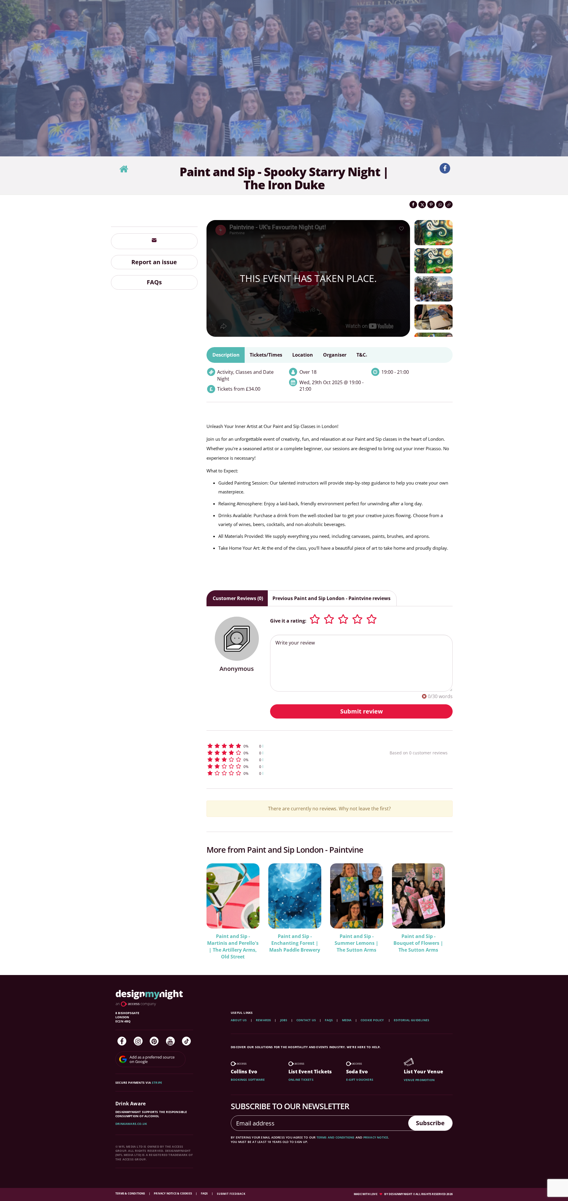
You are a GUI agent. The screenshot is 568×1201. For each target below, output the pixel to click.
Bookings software (248, 1079)
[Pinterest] (154, 1041)
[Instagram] (138, 1041)
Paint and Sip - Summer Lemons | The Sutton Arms (356, 943)
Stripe (157, 1082)
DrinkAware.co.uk (131, 1124)
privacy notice (375, 1137)
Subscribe (430, 1123)
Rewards (263, 1020)
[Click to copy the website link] (449, 204)
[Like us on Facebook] (445, 168)
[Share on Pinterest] (431, 204)
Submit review (361, 711)
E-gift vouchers (359, 1079)
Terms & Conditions (130, 1193)
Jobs (284, 1020)
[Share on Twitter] (422, 204)
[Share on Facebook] (413, 204)
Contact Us (306, 1020)
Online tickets (301, 1079)
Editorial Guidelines (411, 1020)
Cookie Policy (373, 1020)
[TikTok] (186, 1041)
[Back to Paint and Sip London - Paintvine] (123, 169)
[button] (287, 746)
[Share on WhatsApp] (440, 204)
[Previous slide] (219, 907)
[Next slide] (440, 907)
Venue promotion (419, 1080)
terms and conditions (336, 1137)
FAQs (154, 282)
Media (347, 1020)
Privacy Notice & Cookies (173, 1193)
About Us (239, 1020)
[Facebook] (121, 1041)
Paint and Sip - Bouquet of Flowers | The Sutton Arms (418, 943)
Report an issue (154, 262)
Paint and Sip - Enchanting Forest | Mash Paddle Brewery (294, 943)
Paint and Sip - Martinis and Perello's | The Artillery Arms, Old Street (233, 946)
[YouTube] (170, 1041)
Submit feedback (231, 1194)
